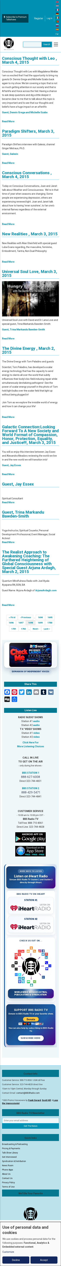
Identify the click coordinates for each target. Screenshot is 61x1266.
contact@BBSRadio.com (28, 1093)
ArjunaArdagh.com (46, 590)
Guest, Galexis (10, 154)
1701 (14, 629)
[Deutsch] (57, 13)
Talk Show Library (10, 1153)
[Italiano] (57, 17)
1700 (50, 622)
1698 (31, 623)
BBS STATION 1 (30, 772)
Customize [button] (8, 1252)
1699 (40, 622)
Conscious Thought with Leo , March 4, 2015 (29, 60)
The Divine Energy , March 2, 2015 (28, 350)
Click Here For (31, 742)
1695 (50, 617)
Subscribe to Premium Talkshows (16, 18)
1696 (11, 622)
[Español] (57, 29)
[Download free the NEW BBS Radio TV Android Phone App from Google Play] (30, 837)
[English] (57, 2)
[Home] (9, 44)
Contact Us (7, 1178)
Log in (49, 18)
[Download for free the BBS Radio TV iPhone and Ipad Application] (30, 851)
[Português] (57, 21)
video (36, 733)
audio (36, 721)
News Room (7, 1165)
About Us (6, 1174)
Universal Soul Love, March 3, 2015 (29, 273)
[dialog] (30, 1244)
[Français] (57, 10)
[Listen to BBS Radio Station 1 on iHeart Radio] (31, 907)
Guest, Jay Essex (11, 465)
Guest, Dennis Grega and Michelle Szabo (25, 112)
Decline (16, 1260)
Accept (44, 1260)
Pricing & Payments (11, 1148)
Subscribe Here (31, 1038)
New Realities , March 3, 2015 (30, 234)
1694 (41, 617)
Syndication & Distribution (14, 1161)
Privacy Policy (8, 1182)
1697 (21, 622)
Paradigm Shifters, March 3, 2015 (28, 133)
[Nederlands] (57, 6)
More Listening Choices (30, 746)
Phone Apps (7, 1170)
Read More (8, 121)
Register (38, 18)
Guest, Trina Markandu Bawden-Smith (23, 329)
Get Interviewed (9, 1157)
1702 (24, 629)
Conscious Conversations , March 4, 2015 (27, 174)
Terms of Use (8, 1187)
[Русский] (57, 25)
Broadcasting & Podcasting (15, 1144)
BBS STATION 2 (30, 788)
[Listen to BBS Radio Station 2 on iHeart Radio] (31, 926)
